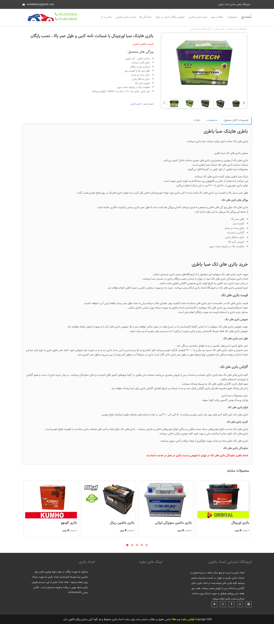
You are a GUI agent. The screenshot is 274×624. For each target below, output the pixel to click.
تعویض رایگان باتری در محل (170, 17)
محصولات (232, 17)
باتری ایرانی (135, 104)
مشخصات (212, 120)
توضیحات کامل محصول (235, 120)
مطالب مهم (217, 17)
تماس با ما (106, 17)
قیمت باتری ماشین (126, 17)
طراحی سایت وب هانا (183, 619)
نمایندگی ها (145, 17)
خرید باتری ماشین (197, 17)
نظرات (197, 120)
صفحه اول (246, 17)
